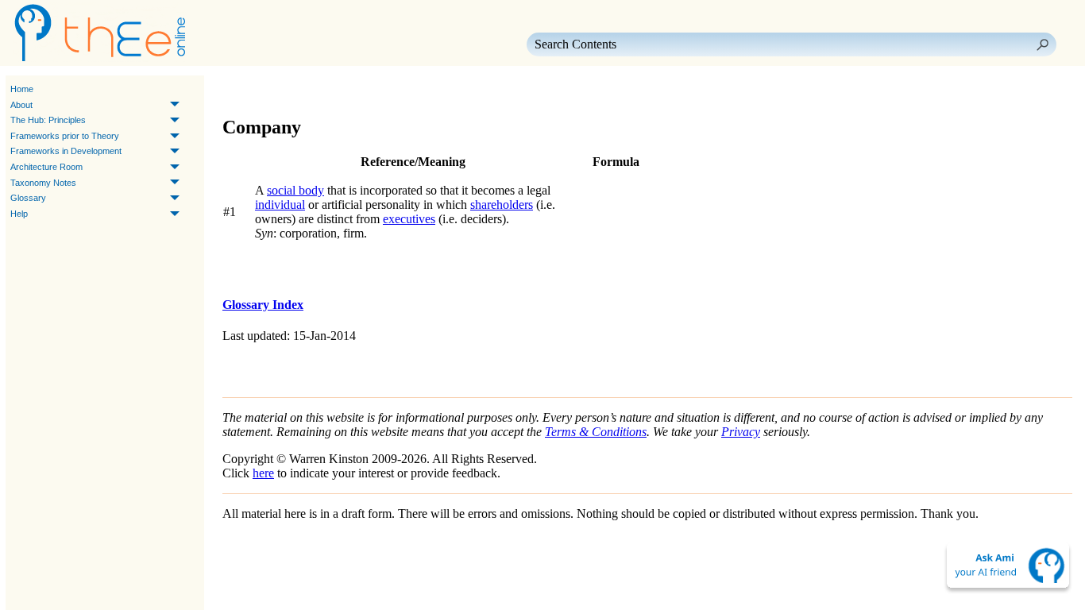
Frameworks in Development (66, 151)
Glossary (28, 198)
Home (21, 89)
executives (409, 219)
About (21, 105)
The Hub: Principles (48, 120)
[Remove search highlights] (370, 90)
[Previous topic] (237, 90)
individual (280, 204)
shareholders (501, 204)
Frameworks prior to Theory (64, 136)
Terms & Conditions (596, 431)
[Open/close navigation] (284, 90)
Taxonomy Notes (43, 182)
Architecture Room (46, 167)
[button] (1042, 44)
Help (19, 213)
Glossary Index (262, 304)
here (263, 473)
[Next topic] (259, 90)
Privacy (740, 431)
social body (295, 190)
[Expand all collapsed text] (341, 90)
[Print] (313, 90)
